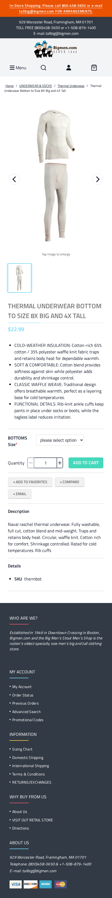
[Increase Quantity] (60, 462)
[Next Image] (97, 179)
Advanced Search (26, 711)
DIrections (20, 828)
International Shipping (30, 765)
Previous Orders (25, 703)
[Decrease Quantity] (30, 462)
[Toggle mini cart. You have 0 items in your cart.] (94, 67)
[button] (56, 176)
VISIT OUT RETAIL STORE (32, 820)
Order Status (22, 695)
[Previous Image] (14, 179)
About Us (19, 811)
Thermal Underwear (71, 85)
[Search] (43, 67)
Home (9, 85)
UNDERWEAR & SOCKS (35, 85)
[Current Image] (20, 278)
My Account (22, 686)
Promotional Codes (27, 720)
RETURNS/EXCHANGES (31, 782)
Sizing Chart (22, 749)
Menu (20, 67)
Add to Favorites (31, 482)
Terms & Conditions (28, 774)
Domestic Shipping (27, 757)
